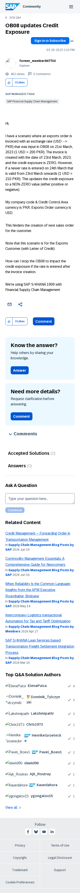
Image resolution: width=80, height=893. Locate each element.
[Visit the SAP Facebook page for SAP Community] (28, 832)
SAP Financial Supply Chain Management (32, 101)
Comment (43, 321)
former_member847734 (38, 61)
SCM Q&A (15, 17)
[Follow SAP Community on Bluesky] (36, 832)
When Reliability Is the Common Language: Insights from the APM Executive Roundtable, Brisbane (38, 590)
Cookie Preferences (20, 882)
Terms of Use (60, 845)
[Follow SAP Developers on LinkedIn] (52, 832)
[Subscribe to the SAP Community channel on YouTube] (44, 832)
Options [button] (72, 41)
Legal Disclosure (60, 857)
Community (32, 6)
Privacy (20, 845)
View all (11, 807)
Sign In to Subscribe (50, 40)
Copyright (20, 857)
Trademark (20, 870)
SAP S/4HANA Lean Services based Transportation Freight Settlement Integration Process (39, 646)
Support (60, 870)
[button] (9, 82)
